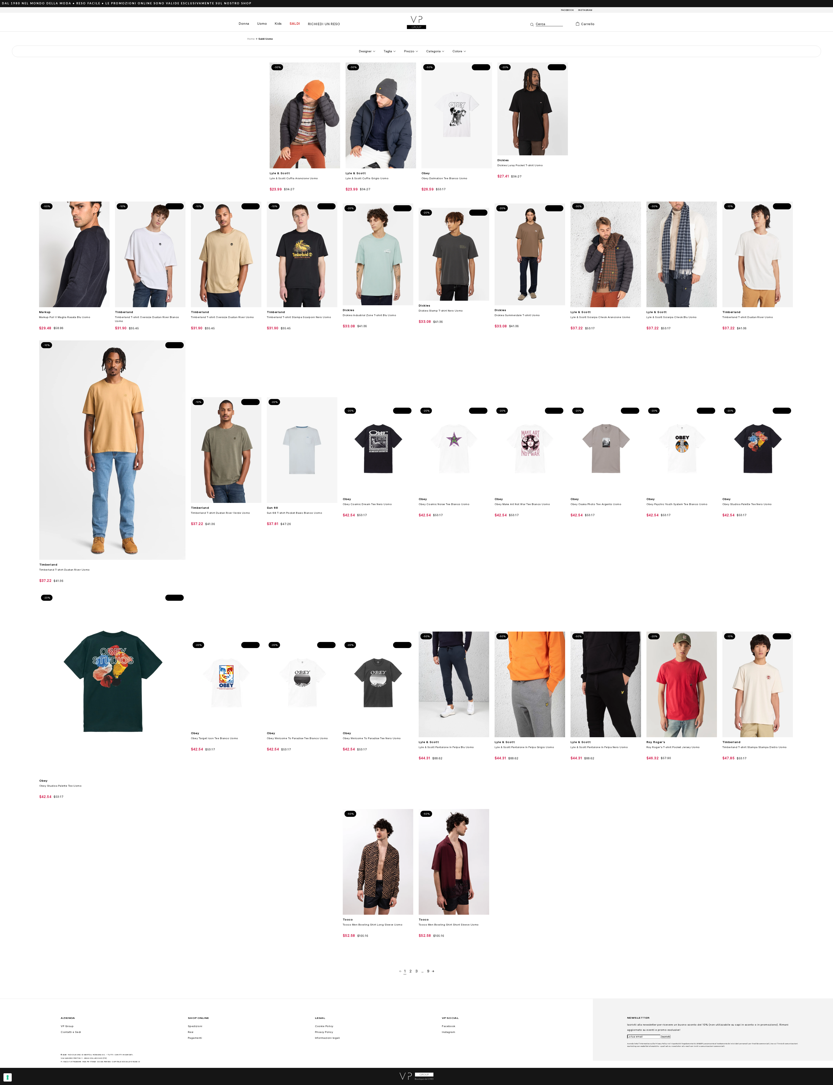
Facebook (567, 10)
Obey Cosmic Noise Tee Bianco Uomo (444, 504)
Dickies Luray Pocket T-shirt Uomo (520, 165)
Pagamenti (195, 1037)
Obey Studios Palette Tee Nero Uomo (747, 504)
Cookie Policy (324, 1026)
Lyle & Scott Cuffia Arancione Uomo (294, 178)
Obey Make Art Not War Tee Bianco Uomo (522, 504)
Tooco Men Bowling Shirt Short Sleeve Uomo (449, 924)
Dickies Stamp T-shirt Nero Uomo (441, 310)
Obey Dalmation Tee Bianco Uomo (444, 178)
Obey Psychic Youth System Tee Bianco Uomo (677, 504)
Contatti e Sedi (71, 1032)
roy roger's (655, 742)
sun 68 (272, 507)
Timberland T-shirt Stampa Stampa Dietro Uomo (754, 747)
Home (251, 38)
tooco (348, 919)
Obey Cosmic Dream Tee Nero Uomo (367, 504)
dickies (503, 160)
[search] (549, 24)
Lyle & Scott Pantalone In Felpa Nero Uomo (599, 747)
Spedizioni (195, 1026)
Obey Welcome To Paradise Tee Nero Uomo (372, 738)
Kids (278, 24)
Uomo (262, 24)
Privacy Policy (324, 1032)
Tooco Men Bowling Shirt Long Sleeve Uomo (372, 924)
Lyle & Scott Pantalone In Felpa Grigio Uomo (524, 747)
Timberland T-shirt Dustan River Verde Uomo (220, 512)
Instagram (585, 10)
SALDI (295, 24)
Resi (190, 1032)
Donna (244, 24)
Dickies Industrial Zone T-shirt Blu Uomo (369, 315)
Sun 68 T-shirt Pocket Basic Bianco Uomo (294, 512)
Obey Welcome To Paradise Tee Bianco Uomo (297, 738)
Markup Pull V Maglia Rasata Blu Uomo (64, 317)
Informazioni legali (327, 1037)
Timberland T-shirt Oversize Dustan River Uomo (222, 317)
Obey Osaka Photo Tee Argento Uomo (596, 504)
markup (45, 312)
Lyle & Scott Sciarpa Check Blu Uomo (671, 317)
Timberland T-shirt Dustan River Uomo (747, 317)
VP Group (67, 1026)
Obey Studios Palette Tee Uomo (60, 785)
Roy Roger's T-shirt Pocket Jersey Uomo (673, 747)
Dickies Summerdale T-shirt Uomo (517, 315)
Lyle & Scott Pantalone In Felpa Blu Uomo (446, 747)
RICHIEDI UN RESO (324, 24)
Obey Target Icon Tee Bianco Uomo (214, 738)
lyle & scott (280, 173)
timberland (124, 312)
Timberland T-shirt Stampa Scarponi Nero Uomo (299, 317)
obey (425, 173)
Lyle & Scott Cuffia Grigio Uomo (367, 178)
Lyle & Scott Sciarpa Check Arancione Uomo (600, 317)
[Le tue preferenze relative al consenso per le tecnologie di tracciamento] (7, 1077)
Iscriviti (666, 1036)
